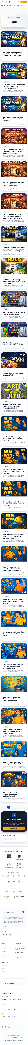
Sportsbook (4, 946)
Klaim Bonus (14, 828)
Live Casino (4, 948)
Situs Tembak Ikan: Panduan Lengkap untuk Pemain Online (14, 763)
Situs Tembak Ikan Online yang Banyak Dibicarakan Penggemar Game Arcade (12, 569)
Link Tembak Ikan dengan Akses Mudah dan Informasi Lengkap (13, 438)
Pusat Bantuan (18, 943)
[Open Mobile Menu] (2, 2)
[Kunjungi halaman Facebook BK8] (10, 934)
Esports (3, 943)
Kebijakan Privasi (19, 952)
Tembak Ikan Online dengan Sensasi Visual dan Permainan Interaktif (13, 503)
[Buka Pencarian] (18, 2)
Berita (13, 838)
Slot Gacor (4, 951)
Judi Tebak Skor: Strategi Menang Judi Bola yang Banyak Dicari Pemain (14, 281)
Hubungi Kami (5, 973)
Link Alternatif (18, 957)
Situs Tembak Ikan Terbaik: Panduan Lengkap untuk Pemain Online (12, 731)
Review (6, 838)
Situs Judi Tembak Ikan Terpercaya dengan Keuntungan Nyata (11, 794)
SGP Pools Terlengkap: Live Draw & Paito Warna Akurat (13, 344)
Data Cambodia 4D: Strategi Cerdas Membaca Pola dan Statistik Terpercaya (13, 151)
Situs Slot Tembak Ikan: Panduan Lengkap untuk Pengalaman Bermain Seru (12, 699)
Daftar (23, 2)
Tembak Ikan (4, 956)
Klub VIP (3, 968)
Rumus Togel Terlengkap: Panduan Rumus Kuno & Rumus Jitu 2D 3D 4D (12, 406)
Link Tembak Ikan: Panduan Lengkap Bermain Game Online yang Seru (13, 666)
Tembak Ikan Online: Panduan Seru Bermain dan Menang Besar (14, 634)
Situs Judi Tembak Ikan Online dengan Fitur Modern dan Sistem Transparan (13, 536)
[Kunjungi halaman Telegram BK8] (3, 934)
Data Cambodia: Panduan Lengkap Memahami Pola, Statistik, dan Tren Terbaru (12, 216)
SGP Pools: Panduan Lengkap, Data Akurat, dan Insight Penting (13, 119)
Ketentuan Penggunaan (20, 946)
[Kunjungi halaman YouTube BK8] (6, 934)
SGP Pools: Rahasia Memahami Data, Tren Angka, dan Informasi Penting (14, 86)
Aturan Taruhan (18, 955)
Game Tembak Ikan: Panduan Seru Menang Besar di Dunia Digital (13, 601)
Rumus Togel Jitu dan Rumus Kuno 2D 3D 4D (13, 374)
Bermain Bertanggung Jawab (20, 949)
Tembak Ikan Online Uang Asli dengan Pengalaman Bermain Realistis (13, 471)
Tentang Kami (5, 965)
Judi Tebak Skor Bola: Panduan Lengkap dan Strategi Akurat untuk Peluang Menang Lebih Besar (14, 249)
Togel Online (4, 954)
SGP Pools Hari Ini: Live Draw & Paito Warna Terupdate (14, 313)
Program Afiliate (5, 971)
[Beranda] (7, 2)
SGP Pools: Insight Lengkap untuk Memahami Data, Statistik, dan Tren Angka (12, 54)
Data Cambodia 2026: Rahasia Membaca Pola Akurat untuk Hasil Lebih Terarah (13, 184)
